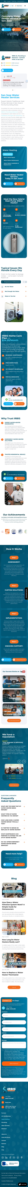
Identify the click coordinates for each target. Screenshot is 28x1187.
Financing (14, 1)
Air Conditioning (6, 1116)
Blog (5, 1)
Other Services (5, 1125)
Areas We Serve (20, 1)
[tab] (11, 281)
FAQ (2, 1149)
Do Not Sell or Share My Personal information (13, 1173)
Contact (3, 1140)
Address (4, 1033)
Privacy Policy (17, 1175)
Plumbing (4, 1122)
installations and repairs (7, 115)
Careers (9, 1)
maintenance (18, 115)
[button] (25, 6)
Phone (3, 1026)
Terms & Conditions (11, 1068)
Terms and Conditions (7, 1175)
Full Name (4, 1012)
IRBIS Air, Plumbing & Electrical (9, 112)
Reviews (3, 1143)
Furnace (3, 1113)
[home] (5, 6)
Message (4, 1040)
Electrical (3, 1128)
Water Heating (5, 1119)
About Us (4, 1134)
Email (3, 1019)
